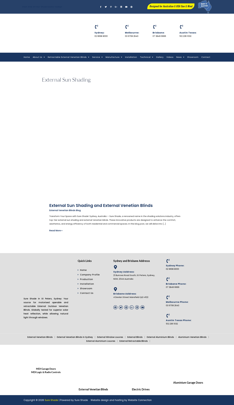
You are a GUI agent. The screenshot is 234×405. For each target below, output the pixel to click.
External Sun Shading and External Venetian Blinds (101, 205)
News (179, 57)
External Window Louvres (110, 337)
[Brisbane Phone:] (168, 279)
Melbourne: (132, 32)
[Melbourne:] (127, 27)
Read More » (55, 230)
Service (96, 57)
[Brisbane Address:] (115, 289)
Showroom (193, 57)
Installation (131, 57)
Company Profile (90, 274)
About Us (37, 57)
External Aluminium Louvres (100, 341)
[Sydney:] (97, 27)
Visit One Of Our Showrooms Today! (42, 6)
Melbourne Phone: (177, 302)
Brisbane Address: (124, 293)
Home (27, 57)
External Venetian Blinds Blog (65, 210)
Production (86, 279)
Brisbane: (159, 32)
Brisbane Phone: (176, 283)
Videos (169, 57)
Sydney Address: (123, 271)
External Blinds (135, 337)
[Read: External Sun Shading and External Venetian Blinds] (98, 150)
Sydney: (100, 32)
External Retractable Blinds (133, 341)
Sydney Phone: (175, 265)
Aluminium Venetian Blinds (192, 337)
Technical (145, 57)
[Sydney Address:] (115, 267)
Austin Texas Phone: (178, 320)
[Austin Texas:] (181, 27)
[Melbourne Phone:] (168, 297)
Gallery (160, 57)
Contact (205, 57)
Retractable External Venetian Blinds (67, 57)
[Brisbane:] (155, 27)
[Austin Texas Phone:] (168, 316)
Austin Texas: (188, 32)
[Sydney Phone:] (168, 261)
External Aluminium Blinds (160, 337)
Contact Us (86, 293)
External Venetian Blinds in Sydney (75, 337)
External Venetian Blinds (40, 337)
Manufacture (113, 57)
